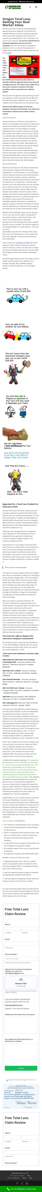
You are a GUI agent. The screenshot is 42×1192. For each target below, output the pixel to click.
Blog (30, 1178)
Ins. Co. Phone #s (14, 1178)
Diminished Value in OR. (20, 1173)
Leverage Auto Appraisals (24, 243)
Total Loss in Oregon (17, 1176)
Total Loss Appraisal (9, 821)
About (24, 1178)
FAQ (28, 1176)
